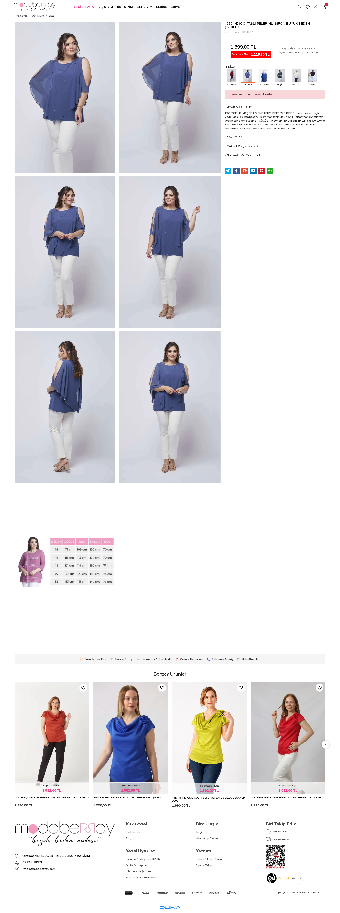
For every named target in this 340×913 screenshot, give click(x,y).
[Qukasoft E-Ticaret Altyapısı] (170, 908)
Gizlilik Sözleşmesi (137, 865)
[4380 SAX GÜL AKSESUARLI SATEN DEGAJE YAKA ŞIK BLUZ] (52, 738)
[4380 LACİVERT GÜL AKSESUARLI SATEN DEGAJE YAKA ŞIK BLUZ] (288, 719)
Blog (128, 838)
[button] (323, 7)
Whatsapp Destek (207, 838)
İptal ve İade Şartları (138, 871)
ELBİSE (161, 7)
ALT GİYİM (144, 7)
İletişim (200, 832)
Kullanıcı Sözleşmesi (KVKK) (143, 859)
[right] (325, 744)
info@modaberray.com (39, 869)
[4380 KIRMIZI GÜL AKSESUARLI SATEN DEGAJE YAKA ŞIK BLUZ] (209, 738)
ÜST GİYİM (125, 7)
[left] (14, 744)
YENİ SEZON (84, 7)
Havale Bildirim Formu (210, 859)
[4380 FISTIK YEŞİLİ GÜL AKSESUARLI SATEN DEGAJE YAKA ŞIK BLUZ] (130, 738)
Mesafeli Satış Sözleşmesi (142, 877)
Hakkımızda (133, 832)
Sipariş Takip (204, 865)
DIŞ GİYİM (105, 7)
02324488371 (32, 862)
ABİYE (175, 7)
